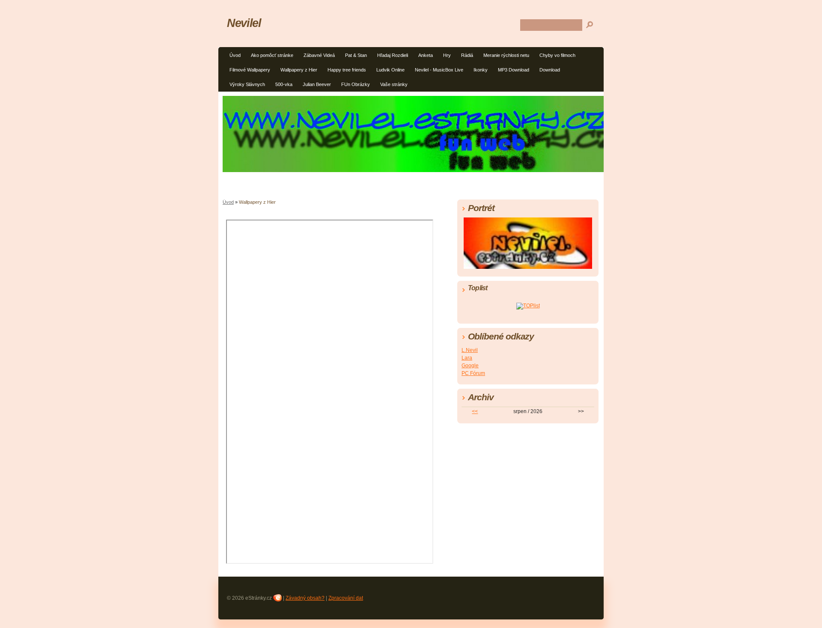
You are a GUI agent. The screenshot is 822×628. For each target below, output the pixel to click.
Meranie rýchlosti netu (506, 55)
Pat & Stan (356, 55)
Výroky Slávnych (247, 84)
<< (475, 411)
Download (549, 69)
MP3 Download (513, 69)
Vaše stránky (394, 84)
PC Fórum (473, 373)
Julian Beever (317, 84)
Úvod (235, 55)
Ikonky (481, 69)
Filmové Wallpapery (249, 69)
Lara (467, 358)
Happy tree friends (347, 69)
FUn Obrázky (355, 84)
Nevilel (244, 23)
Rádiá (467, 55)
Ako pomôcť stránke (272, 55)
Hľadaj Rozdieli (392, 55)
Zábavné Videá (319, 55)
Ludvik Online (390, 69)
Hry (447, 55)
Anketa (425, 55)
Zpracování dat (345, 598)
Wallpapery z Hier (298, 69)
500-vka (283, 84)
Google (470, 366)
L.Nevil (470, 350)
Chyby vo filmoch (557, 55)
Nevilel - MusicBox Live (439, 69)
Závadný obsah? (305, 598)
